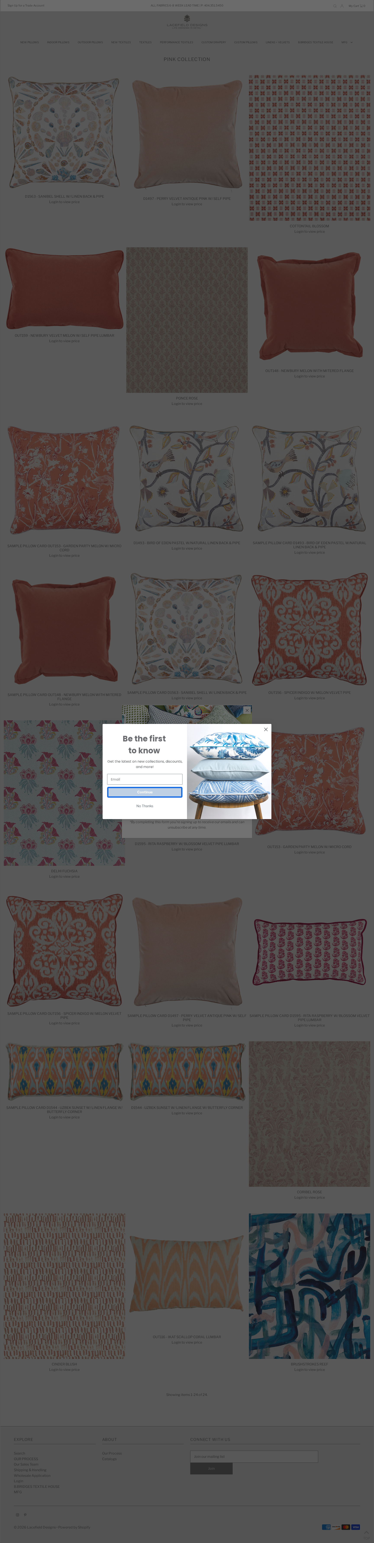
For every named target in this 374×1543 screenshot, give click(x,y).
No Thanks (144, 806)
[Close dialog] (266, 729)
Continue (145, 792)
